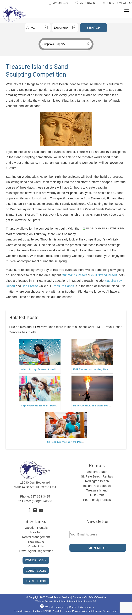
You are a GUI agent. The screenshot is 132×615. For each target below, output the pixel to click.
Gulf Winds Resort (74, 275)
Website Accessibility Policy (50, 601)
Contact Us (36, 546)
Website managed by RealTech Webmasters (69, 607)
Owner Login (36, 560)
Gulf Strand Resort (104, 275)
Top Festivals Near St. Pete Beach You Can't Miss (53, 405)
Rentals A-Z (90, 601)
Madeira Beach (96, 472)
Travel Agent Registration (36, 551)
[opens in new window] (29, 511)
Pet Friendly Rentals (97, 499)
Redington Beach (97, 481)
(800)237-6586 (42, 501)
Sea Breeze (30, 286)
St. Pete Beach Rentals (97, 476)
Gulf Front (97, 495)
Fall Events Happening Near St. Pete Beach (101, 369)
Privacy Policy (74, 601)
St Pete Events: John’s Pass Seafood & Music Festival (82, 441)
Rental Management (36, 537)
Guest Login (36, 570)
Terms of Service (102, 611)
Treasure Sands (63, 286)
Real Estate (36, 541)
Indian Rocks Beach (97, 486)
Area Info (36, 532)
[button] (127, 20)
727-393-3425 (40, 496)
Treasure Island (97, 490)
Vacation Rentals (36, 527)
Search (94, 27)
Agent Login (36, 581)
